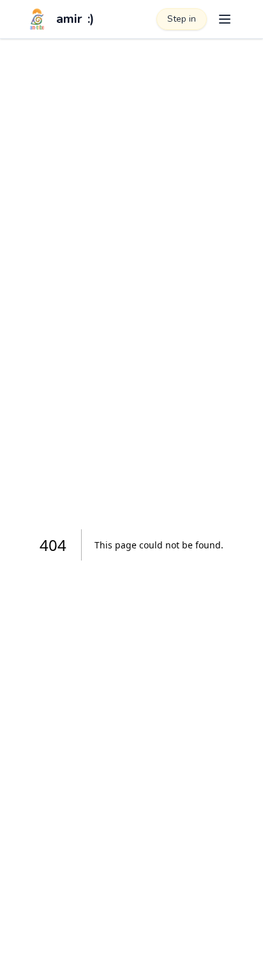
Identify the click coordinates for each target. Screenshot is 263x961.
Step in (181, 19)
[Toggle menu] (224, 19)
